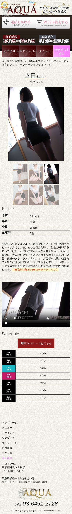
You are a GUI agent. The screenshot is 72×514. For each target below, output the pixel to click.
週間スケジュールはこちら (36, 343)
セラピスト (8, 437)
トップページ (9, 422)
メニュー (7, 427)
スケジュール (9, 443)
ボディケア (8, 432)
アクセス (7, 453)
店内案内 (7, 448)
